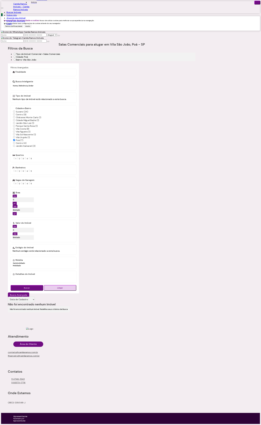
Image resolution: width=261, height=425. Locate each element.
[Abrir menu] (2, 7)
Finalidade (20, 72)
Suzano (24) (22, 111)
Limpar (60, 288)
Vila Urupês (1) (23, 137)
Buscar (27, 288)
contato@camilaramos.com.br (23, 352)
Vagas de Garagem (24, 180)
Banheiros (20, 168)
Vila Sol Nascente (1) (26, 134)
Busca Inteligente (24, 82)
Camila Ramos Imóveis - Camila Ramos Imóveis (21, 6)
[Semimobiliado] (19, 263)
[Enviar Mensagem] (48, 41)
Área (17, 193)
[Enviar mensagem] (59, 35)
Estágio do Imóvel (24, 248)
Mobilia (19, 260)
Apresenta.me (20, 416)
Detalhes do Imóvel (25, 274)
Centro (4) (21, 143)
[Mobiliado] (19, 265)
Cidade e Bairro (23, 108)
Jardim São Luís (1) (25, 123)
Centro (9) (21, 114)
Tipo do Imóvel (23, 96)
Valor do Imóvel (23, 223)
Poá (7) (19, 140)
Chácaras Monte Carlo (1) (28, 117)
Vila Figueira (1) (23, 131)
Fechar (257, 2)
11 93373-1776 (18, 382)
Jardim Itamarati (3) (25, 146)
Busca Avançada (18, 295)
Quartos (19, 155)
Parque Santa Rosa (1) (27, 126)
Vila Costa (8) (22, 128)
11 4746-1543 (18, 379)
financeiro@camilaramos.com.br (24, 355)
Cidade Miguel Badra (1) (27, 120)
